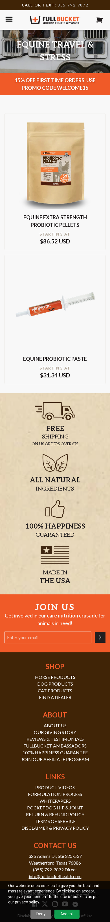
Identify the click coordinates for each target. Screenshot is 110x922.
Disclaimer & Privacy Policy (55, 828)
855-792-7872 (73, 5)
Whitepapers (55, 801)
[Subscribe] (100, 637)
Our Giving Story (55, 732)
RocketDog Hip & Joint (55, 807)
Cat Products (55, 690)
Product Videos (55, 787)
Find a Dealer (55, 697)
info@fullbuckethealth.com (55, 876)
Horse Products (55, 677)
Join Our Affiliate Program (55, 759)
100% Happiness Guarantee (55, 752)
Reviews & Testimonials (55, 739)
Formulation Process (55, 794)
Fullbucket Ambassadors (55, 745)
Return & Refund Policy (55, 814)
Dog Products (55, 683)
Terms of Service (55, 821)
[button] (99, 20)
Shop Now (55, 169)
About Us (55, 725)
